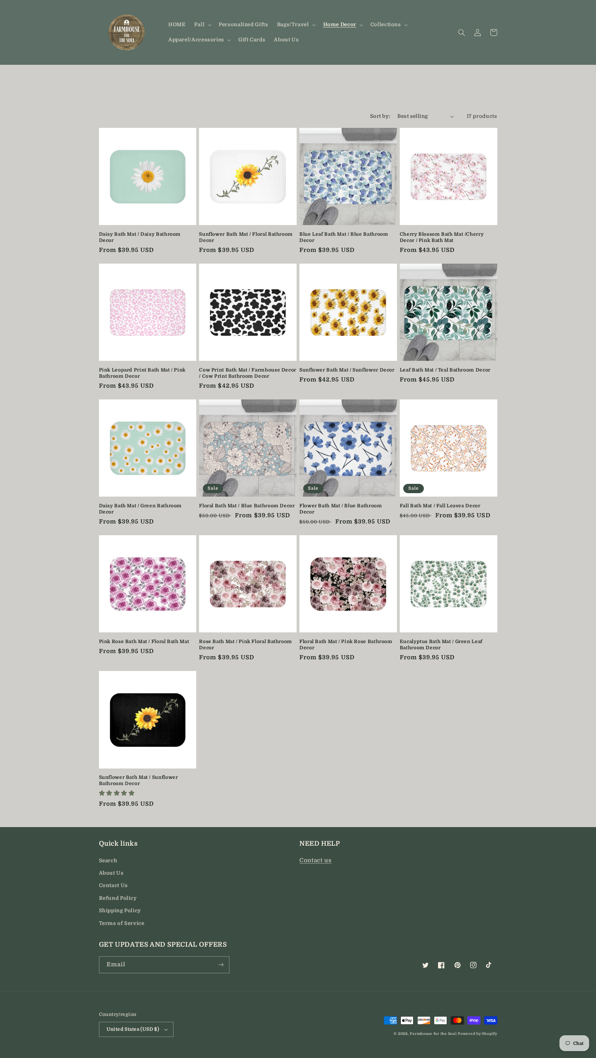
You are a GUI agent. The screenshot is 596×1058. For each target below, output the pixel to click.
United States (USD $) (133, 1029)
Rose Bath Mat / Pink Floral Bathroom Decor (245, 644)
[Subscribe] (221, 964)
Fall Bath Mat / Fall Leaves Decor (440, 505)
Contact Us (113, 885)
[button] (202, 24)
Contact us (315, 860)
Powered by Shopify (477, 1034)
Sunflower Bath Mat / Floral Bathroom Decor (246, 237)
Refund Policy (118, 898)
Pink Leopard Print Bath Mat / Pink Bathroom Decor (142, 373)
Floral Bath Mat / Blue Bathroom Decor (247, 505)
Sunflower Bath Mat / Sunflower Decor (347, 370)
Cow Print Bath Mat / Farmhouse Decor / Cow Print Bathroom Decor (247, 373)
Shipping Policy (120, 911)
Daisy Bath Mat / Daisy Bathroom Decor (140, 237)
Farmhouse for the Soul (433, 1034)
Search (108, 861)
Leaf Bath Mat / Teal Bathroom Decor (445, 370)
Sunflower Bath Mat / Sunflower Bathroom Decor (138, 780)
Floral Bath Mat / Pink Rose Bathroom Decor (346, 644)
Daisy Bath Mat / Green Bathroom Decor (140, 509)
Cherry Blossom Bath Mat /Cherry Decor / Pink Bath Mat (442, 237)
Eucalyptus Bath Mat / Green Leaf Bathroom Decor (441, 644)
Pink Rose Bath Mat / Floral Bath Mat (144, 641)
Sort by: (380, 116)
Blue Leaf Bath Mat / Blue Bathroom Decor (343, 237)
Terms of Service (122, 923)
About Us (111, 873)
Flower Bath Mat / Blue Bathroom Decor (340, 509)
